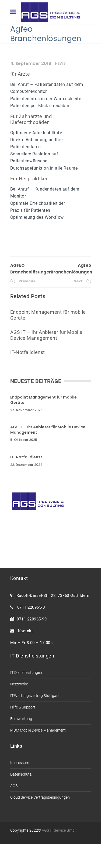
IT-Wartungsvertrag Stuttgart (34, 695)
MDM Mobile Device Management (38, 730)
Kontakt (24, 631)
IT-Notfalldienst (26, 457)
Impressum (19, 763)
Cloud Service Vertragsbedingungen (40, 797)
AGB (14, 786)
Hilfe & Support (22, 707)
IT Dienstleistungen (26, 672)
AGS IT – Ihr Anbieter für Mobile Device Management (47, 430)
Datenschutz (21, 774)
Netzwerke (19, 684)
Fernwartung (21, 719)
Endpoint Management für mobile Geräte (43, 400)
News (60, 63)
